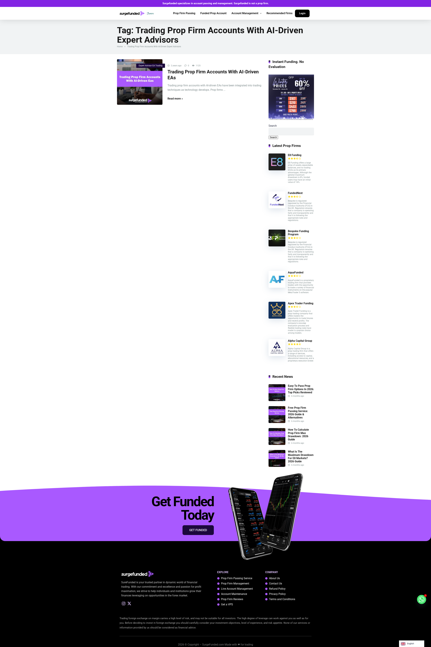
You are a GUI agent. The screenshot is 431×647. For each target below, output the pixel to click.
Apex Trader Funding (300, 303)
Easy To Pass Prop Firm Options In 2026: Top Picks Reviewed (301, 389)
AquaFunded (295, 272)
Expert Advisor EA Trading (150, 65)
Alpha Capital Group (300, 340)
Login (302, 13)
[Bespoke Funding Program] (277, 245)
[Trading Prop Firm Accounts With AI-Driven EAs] (139, 82)
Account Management (244, 13)
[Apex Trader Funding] (277, 317)
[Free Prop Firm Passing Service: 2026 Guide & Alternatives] (277, 422)
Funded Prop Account (213, 13)
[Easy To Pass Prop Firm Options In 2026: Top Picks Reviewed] (277, 400)
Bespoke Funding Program (298, 233)
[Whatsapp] (421, 599)
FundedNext (295, 193)
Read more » (175, 98)
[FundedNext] (277, 207)
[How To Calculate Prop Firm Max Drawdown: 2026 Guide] (277, 444)
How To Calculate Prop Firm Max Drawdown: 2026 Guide (298, 434)
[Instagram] (123, 603)
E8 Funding (294, 155)
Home (120, 46)
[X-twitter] (129, 603)
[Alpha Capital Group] (277, 355)
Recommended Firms (279, 13)
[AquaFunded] (277, 286)
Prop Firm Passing (184, 13)
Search (273, 125)
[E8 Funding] (277, 169)
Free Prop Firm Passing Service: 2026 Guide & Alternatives (298, 412)
